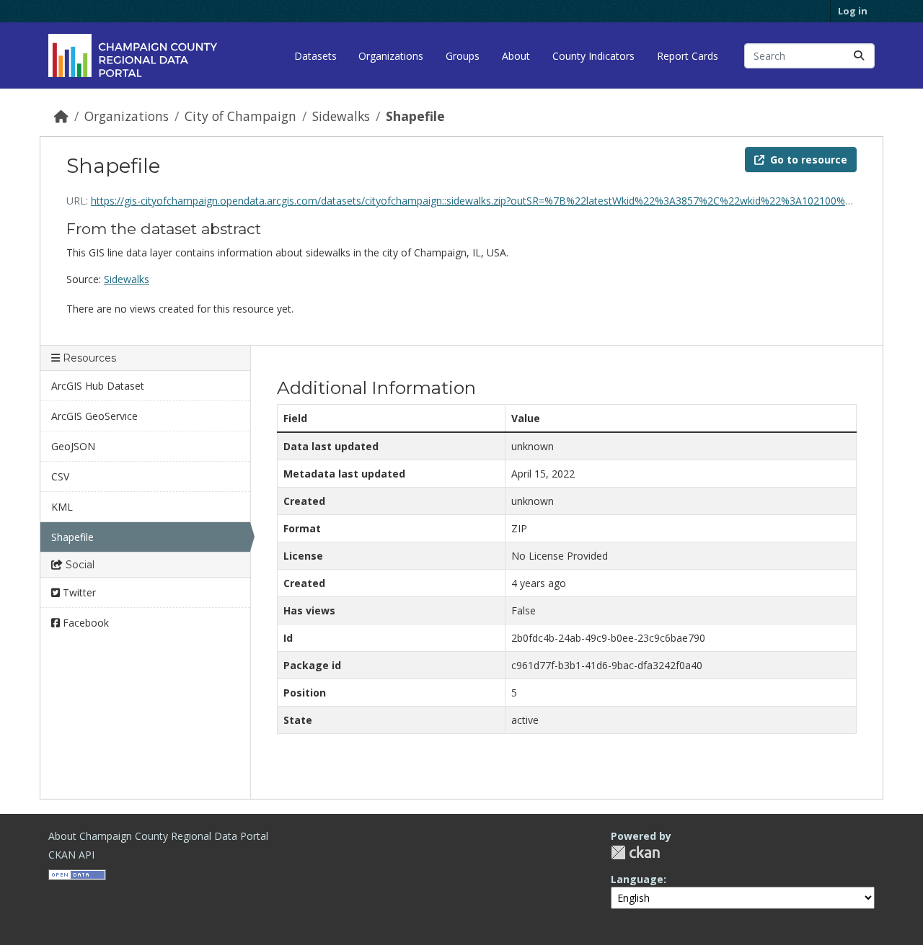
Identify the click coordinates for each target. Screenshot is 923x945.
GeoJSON (73, 446)
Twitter (78, 592)
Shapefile (415, 116)
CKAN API (71, 854)
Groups (463, 56)
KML (62, 507)
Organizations (390, 56)
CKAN (635, 852)
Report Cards (687, 56)
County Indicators (593, 56)
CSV (60, 476)
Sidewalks (341, 116)
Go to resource (808, 159)
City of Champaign (240, 116)
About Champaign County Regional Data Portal (158, 836)
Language (637, 879)
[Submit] (858, 55)
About (516, 56)
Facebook (84, 623)
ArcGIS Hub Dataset (97, 386)
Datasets (315, 56)
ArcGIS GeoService (94, 416)
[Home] (61, 116)
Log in (852, 10)
